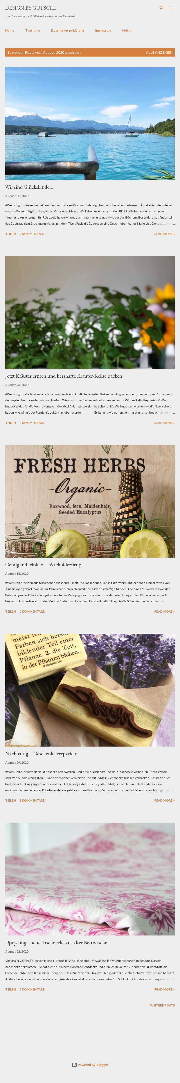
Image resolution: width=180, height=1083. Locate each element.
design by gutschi (30, 7)
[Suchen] (161, 8)
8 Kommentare (32, 800)
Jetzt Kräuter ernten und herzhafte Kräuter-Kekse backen (63, 375)
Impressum (103, 30)
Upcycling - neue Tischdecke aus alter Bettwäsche (56, 942)
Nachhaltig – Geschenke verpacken (41, 753)
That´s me (32, 30)
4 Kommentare (32, 423)
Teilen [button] (10, 234)
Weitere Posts (162, 1005)
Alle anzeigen (159, 52)
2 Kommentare (32, 234)
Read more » (164, 234)
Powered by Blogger (92, 1065)
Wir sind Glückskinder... (29, 186)
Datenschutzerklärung (67, 30)
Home (9, 30)
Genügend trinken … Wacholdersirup (43, 564)
